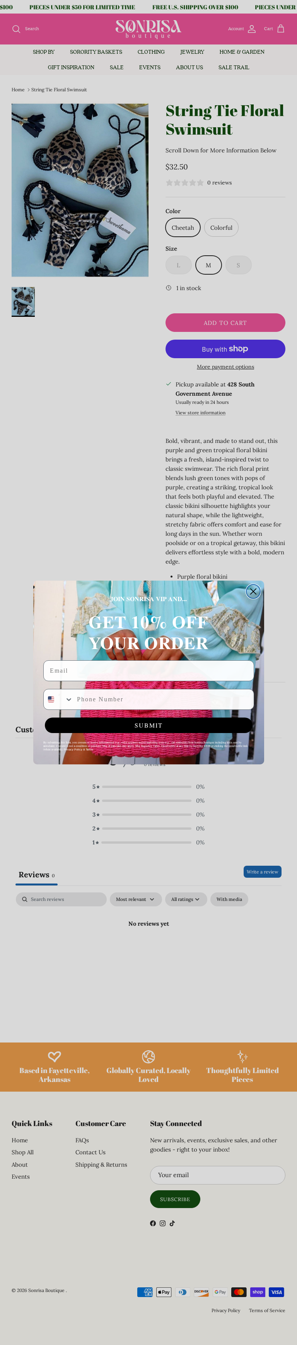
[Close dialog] (253, 591)
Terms (89, 749)
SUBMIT (149, 725)
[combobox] (58, 699)
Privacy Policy (73, 749)
